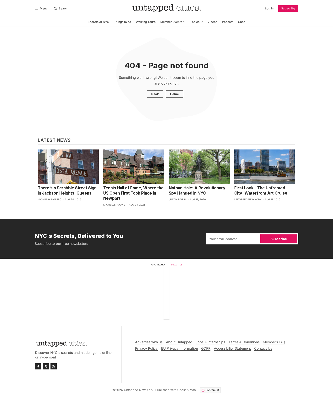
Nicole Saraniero (49, 199)
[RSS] (53, 366)
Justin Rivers (178, 199)
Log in (269, 8)
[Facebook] (38, 366)
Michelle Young (114, 204)
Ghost (181, 390)
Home (174, 94)
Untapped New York (248, 199)
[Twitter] (46, 366)
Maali (193, 390)
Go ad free (176, 265)
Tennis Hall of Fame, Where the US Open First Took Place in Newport (133, 193)
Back (155, 94)
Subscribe (288, 8)
